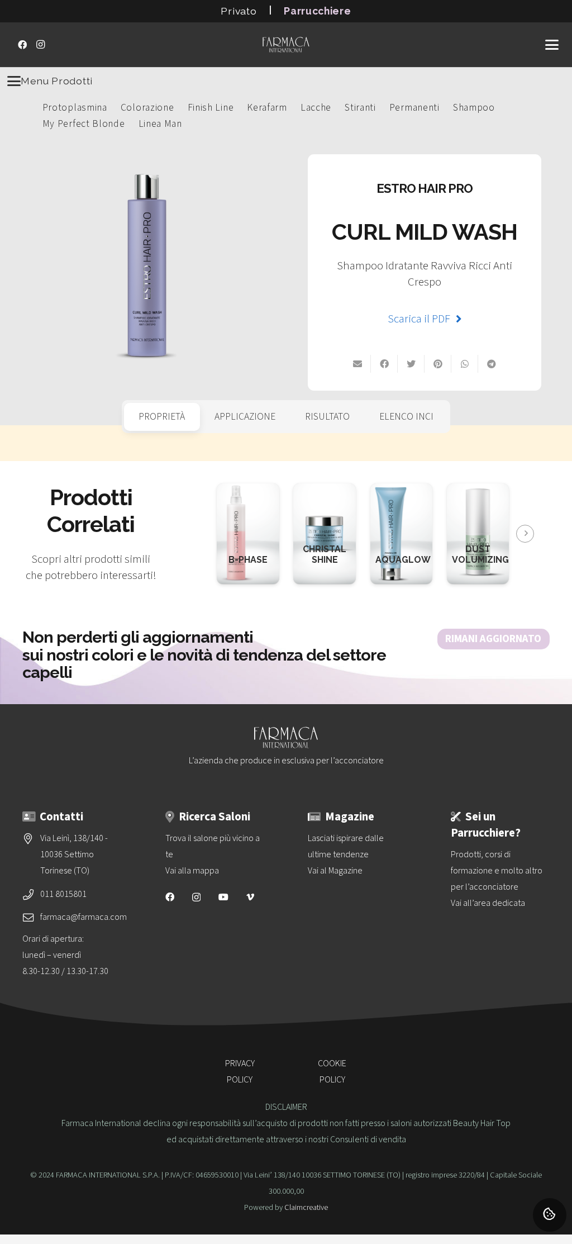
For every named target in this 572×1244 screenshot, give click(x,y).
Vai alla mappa (192, 871)
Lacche (316, 108)
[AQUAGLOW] (391, 491)
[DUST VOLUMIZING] (478, 491)
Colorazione (147, 108)
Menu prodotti (57, 81)
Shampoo (474, 108)
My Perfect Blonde (83, 124)
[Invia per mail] (357, 364)
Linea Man (160, 124)
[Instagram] (40, 45)
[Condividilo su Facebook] (384, 364)
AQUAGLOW (403, 559)
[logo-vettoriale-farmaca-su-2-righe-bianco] (286, 45)
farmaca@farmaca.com (83, 917)
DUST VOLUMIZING (480, 554)
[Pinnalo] (438, 364)
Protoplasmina (74, 108)
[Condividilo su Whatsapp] (464, 364)
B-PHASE (248, 559)
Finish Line (211, 108)
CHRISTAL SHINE (324, 554)
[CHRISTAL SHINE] (324, 491)
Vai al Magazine (335, 871)
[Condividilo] (491, 364)
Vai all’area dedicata (488, 903)
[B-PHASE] (236, 491)
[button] (552, 44)
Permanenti (414, 108)
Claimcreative (306, 1207)
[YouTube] (223, 896)
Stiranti (360, 108)
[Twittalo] (411, 364)
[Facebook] (22, 45)
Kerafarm (267, 108)
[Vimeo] (250, 896)
